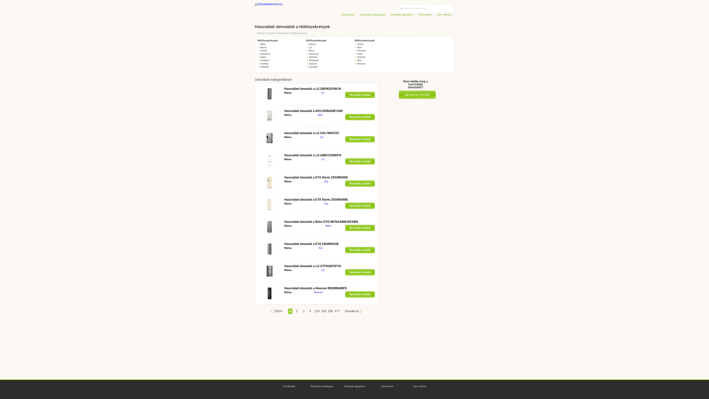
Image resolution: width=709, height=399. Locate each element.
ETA (359, 60)
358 (330, 311)
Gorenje (264, 63)
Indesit (312, 44)
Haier (360, 54)
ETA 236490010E (311, 243)
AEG (359, 47)
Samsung (313, 54)
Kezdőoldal (347, 14)
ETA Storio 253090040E (316, 199)
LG (310, 47)
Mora (311, 50)
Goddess (264, 60)
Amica (360, 44)
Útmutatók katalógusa (372, 14)
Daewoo (361, 50)
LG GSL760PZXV (311, 133)
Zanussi (313, 63)
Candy (263, 50)
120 (317, 311)
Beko (263, 44)
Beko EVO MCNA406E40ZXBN (321, 221)
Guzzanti (313, 67)
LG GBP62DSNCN (312, 88)
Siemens (313, 57)
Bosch (263, 47)
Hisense (361, 57)
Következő (352, 311)
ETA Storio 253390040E (316, 177)
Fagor (263, 57)
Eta (326, 181)
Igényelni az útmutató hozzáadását (417, 96)
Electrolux (265, 54)
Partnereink (425, 14)
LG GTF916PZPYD (312, 266)
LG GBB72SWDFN (312, 155)
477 (337, 311)
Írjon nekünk (444, 14)
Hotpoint (264, 67)
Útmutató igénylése (401, 14)
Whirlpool (313, 60)
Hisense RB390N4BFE (315, 288)
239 (323, 311)
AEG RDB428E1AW (313, 110)
